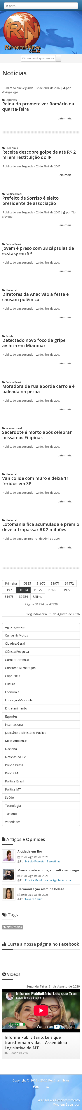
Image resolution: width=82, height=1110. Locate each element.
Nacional (11, 290)
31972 (69, 583)
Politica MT (13, 789)
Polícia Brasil (13, 244)
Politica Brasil (13, 194)
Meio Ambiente (16, 741)
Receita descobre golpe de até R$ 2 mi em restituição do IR (39, 154)
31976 (51, 590)
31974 (23, 590)
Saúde (9, 336)
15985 (26, 583)
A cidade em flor (29, 851)
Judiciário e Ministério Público (25, 733)
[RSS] (47, 1087)
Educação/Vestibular (19, 700)
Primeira (11, 583)
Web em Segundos (66, 1104)
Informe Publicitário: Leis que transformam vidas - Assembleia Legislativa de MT (36, 1042)
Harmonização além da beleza (40, 889)
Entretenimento (16, 708)
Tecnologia (13, 805)
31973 (9, 590)
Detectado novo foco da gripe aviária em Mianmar (33, 342)
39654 (23, 596)
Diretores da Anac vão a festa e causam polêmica (35, 296)
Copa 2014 (12, 676)
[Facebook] (34, 1087)
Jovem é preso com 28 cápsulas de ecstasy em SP (38, 250)
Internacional (13, 428)
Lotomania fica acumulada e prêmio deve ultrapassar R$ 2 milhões (40, 526)
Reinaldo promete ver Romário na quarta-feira (38, 106)
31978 (9, 596)
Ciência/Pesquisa (17, 651)
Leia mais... (65, 118)
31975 (37, 590)
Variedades (13, 822)
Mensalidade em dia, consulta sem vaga (48, 870)
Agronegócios (15, 627)
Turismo (11, 814)
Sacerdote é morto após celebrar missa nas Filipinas (37, 434)
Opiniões (25, 839)
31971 (55, 583)
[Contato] (36, 1087)
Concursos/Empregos (20, 668)
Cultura (10, 684)
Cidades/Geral (15, 643)
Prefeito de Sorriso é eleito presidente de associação (30, 200)
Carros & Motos (16, 635)
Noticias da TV (15, 757)
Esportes (11, 100)
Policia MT (12, 773)
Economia (11, 148)
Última (37, 596)
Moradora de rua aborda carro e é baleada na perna (38, 388)
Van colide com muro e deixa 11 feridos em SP (35, 480)
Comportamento (17, 660)
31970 (41, 583)
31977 (66, 590)
